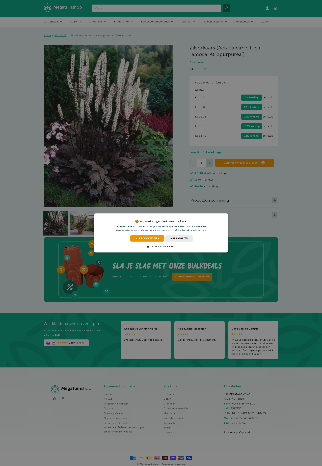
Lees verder (200, 230)
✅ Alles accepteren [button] (147, 238)
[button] (161, 246)
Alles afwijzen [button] (179, 238)
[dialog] (161, 233)
